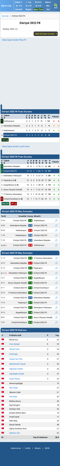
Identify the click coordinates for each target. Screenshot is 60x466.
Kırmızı (38, 2)
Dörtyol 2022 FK (10, 135)
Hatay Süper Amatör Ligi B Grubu (16, 146)
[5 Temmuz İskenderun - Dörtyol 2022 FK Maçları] (56, 292)
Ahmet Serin (14, 349)
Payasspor (9, 180)
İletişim (38, 448)
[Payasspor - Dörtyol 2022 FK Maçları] (56, 302)
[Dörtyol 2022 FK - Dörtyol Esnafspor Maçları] (56, 288)
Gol (48, 9)
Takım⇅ (6, 116)
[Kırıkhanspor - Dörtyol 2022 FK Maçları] (56, 230)
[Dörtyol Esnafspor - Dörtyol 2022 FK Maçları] (56, 322)
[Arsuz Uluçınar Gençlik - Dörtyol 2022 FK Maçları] (56, 283)
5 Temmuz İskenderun (12, 194)
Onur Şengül (14, 344)
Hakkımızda (16, 448)
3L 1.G (19, 6)
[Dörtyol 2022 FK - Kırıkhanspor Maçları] (56, 245)
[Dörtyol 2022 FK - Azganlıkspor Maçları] (56, 278)
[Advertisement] (30, 72)
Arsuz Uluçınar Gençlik (12, 189)
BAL (48, 6)
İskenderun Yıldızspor (12, 176)
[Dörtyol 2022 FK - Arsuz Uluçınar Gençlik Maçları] (56, 317)
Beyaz (48, 2)
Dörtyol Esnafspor (13, 199)
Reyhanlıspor (9, 130)
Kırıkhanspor (9, 121)
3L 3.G (38, 6)
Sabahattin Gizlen (16, 374)
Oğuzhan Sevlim (16, 369)
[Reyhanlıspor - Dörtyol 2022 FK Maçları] (56, 235)
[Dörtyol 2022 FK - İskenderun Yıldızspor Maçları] (56, 307)
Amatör (18, 9)
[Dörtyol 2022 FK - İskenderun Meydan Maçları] (56, 240)
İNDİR (47, 448)
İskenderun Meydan (12, 126)
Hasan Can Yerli (15, 359)
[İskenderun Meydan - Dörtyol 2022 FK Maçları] (56, 225)
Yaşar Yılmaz (14, 379)
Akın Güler (13, 388)
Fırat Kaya (13, 354)
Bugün (28, 9)
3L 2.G (28, 6)
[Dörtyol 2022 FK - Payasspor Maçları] (56, 268)
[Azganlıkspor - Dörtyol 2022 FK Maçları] (56, 312)
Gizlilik (27, 448)
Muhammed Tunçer (17, 364)
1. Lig (28, 2)
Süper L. (19, 2)
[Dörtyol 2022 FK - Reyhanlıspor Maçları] (56, 220)
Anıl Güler (13, 397)
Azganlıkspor (10, 185)
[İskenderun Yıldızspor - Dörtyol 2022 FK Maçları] (56, 273)
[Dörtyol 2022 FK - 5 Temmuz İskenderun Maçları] (56, 258)
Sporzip (6, 6)
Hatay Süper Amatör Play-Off (14, 40)
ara (55, 8)
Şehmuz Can (14, 433)
